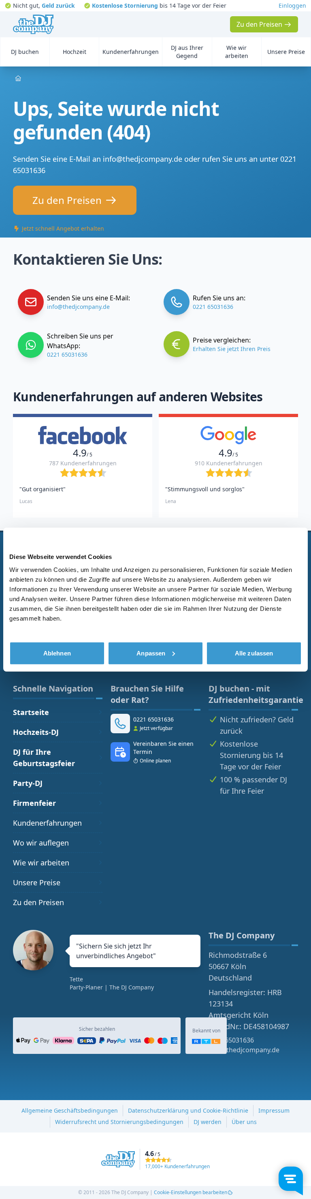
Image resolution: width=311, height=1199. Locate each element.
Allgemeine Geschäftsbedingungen (69, 1110)
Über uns (244, 1122)
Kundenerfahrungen (47, 823)
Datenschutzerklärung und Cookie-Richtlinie (188, 1110)
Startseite (31, 712)
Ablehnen (57, 652)
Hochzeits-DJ (36, 732)
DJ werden (208, 1122)
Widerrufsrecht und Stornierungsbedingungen (119, 1122)
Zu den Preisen (38, 902)
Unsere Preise (36, 882)
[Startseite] (33, 24)
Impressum (274, 1110)
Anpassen (150, 652)
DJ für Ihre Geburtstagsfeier (44, 757)
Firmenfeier (34, 803)
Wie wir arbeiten (41, 862)
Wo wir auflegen (41, 843)
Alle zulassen (254, 652)
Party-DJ (28, 783)
